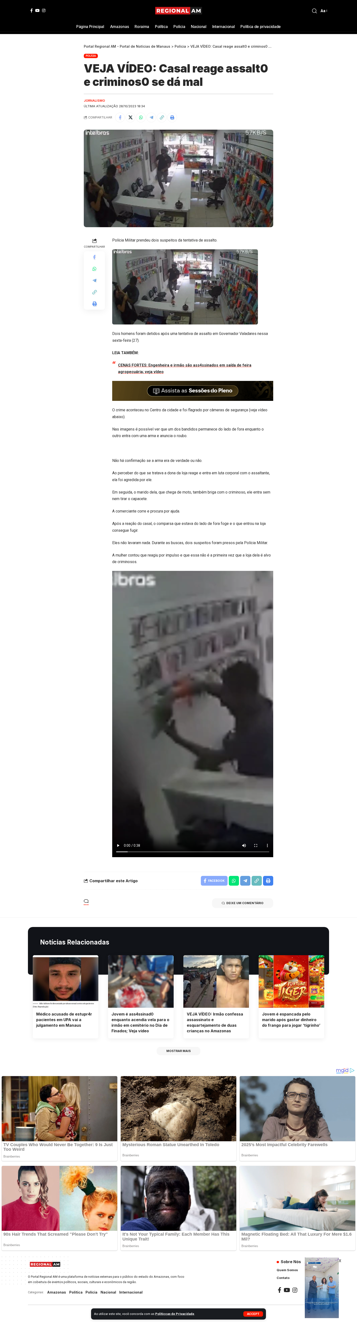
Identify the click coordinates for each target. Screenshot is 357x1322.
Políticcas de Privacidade (174, 1314)
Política (76, 1292)
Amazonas (56, 1292)
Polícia (91, 55)
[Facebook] (31, 10)
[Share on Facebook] (120, 117)
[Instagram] (44, 10)
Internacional (131, 1292)
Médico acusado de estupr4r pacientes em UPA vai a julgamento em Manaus (64, 1020)
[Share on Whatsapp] (141, 117)
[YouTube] (37, 10)
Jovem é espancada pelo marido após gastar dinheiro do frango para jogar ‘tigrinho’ (291, 1020)
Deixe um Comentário (245, 903)
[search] (314, 11)
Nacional (108, 1292)
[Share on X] (130, 117)
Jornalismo (94, 100)
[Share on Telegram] (151, 117)
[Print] (172, 117)
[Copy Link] (162, 117)
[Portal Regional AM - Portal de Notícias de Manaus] (178, 11)
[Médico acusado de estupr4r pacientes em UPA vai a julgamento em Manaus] (65, 981)
